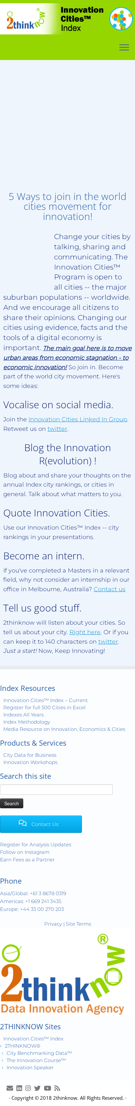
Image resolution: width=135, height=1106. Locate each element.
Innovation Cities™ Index (33, 1039)
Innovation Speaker (30, 1067)
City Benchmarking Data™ (39, 1053)
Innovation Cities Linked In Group (78, 419)
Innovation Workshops (30, 762)
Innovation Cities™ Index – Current (45, 700)
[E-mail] (11, 1088)
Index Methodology (26, 722)
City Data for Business (29, 755)
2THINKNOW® (22, 1046)
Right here (85, 632)
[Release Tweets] (39, 1088)
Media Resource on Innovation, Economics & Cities (64, 729)
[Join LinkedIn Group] (20, 1088)
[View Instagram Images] (29, 1088)
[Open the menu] (124, 48)
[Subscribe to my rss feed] (58, 1088)
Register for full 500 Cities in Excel (44, 707)
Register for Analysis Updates (35, 844)
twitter (57, 428)
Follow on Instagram (24, 852)
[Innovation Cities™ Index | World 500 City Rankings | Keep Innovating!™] (67, 18)
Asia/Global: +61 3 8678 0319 (33, 893)
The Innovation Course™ (36, 1060)
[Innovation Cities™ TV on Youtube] (49, 1088)
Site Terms (78, 924)
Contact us (109, 589)
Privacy (53, 924)
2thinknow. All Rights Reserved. (88, 1098)
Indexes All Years (23, 715)
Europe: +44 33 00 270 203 (32, 909)
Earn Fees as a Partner (27, 859)
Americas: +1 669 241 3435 (30, 901)
